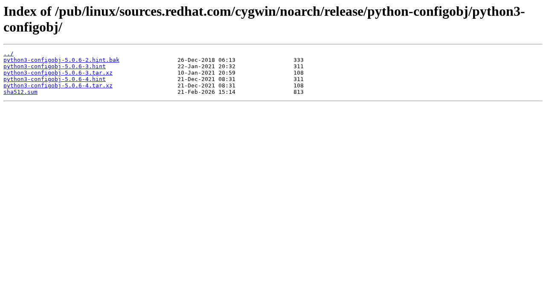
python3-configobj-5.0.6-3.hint (54, 66)
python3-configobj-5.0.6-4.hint (54, 79)
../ (8, 53)
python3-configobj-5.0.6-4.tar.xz (58, 85)
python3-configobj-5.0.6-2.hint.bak (61, 60)
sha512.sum (20, 92)
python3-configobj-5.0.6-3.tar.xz (58, 73)
